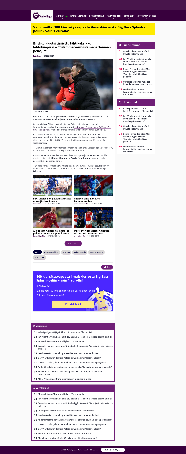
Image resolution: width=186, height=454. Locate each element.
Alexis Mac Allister (51, 252)
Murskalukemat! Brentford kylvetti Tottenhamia (61, 341)
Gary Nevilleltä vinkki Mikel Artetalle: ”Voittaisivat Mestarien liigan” (69, 357)
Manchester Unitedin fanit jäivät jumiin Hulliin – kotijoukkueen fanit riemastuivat (70, 373)
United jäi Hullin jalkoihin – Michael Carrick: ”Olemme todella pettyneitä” (72, 362)
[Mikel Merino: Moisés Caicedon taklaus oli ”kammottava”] (93, 217)
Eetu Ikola (37, 56)
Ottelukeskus (96, 16)
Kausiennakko (78, 16)
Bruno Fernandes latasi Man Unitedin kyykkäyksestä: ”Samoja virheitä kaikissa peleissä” (75, 347)
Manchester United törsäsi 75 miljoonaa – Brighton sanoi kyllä (67, 438)
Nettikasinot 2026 (146, 16)
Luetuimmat (42, 387)
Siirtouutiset (39, 257)
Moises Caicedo (80, 252)
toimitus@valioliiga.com (113, 450)
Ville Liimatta (79, 236)
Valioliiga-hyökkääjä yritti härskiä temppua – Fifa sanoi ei (65, 332)
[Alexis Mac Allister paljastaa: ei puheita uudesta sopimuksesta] (52, 217)
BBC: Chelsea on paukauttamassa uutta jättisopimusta (52, 200)
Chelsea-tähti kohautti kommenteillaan (87, 200)
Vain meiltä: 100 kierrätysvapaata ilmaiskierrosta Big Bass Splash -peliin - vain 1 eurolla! (89, 29)
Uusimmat (41, 326)
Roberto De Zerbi (96, 252)
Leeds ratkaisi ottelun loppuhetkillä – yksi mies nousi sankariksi (68, 353)
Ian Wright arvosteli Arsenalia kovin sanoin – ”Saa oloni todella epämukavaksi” (75, 336)
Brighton (66, 252)
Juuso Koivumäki (81, 204)
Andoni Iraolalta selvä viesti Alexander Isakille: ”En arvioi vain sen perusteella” (75, 367)
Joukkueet (128, 16)
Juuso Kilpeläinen (40, 236)
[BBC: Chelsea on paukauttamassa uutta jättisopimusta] (52, 185)
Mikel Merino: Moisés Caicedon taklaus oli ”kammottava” (92, 232)
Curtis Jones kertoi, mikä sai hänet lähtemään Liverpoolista (66, 410)
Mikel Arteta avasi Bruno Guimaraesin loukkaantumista (64, 379)
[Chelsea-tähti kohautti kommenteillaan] (93, 185)
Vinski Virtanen (39, 204)
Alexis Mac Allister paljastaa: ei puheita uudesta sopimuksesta (51, 232)
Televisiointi (114, 16)
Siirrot (62, 16)
